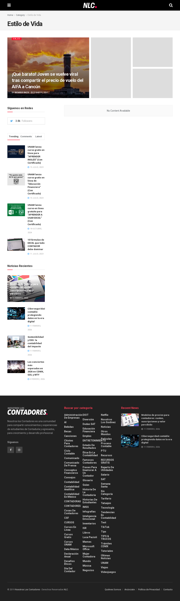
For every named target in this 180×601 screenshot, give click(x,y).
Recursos (106, 455)
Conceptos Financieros (71, 471)
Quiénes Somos (113, 589)
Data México (71, 549)
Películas (106, 438)
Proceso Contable (106, 445)
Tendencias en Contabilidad (108, 515)
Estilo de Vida (34, 15)
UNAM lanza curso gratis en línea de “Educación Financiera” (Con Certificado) (36, 184)
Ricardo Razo (22, 92)
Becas (67, 431)
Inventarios (89, 523)
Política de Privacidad (149, 589)
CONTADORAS (72, 501)
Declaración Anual (71, 555)
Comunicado (71, 458)
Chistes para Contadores (71, 443)
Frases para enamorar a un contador (90, 471)
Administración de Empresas (73, 416)
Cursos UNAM (68, 543)
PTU (103, 450)
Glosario (88, 480)
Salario (105, 474)
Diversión (88, 419)
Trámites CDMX (106, 545)
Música (87, 565)
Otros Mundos (106, 433)
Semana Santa (105, 485)
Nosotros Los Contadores (27, 589)
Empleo (87, 436)
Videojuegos (108, 572)
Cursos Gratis (68, 536)
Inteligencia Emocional (89, 517)
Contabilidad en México (71, 495)
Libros (86, 532)
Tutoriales (107, 551)
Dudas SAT (89, 424)
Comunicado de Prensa (71, 464)
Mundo (87, 561)
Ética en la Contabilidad (90, 454)
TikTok (105, 527)
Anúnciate (129, 589)
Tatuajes (106, 503)
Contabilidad (71, 482)
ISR (84, 528)
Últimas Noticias (106, 557)
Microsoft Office (88, 548)
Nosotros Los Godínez (108, 421)
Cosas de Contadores (71, 512)
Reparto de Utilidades (107, 468)
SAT (103, 479)
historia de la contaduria (89, 492)
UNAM (104, 562)
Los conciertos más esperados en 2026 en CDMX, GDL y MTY (36, 368)
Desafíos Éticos (69, 562)
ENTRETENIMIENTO (94, 440)
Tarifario (106, 498)
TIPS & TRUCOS (106, 537)
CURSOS (69, 522)
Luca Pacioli (90, 537)
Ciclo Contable (69, 452)
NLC (65, 589)
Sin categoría (107, 492)
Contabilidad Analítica (71, 488)
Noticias (106, 426)
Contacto (168, 589)
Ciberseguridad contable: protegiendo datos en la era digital (36, 315)
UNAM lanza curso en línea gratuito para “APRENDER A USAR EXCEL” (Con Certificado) (36, 214)
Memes (87, 541)
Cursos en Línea (70, 528)
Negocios (88, 570)
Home (10, 15)
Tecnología (107, 507)
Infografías (89, 511)
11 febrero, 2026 (20, 298)
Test (103, 522)
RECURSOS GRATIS (107, 461)
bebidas (69, 426)
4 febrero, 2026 (37, 379)
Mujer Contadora (89, 555)
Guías (86, 484)
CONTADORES (72, 506)
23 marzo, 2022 (40, 92)
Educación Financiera (89, 430)
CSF (66, 517)
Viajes (16, 39)
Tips (103, 531)
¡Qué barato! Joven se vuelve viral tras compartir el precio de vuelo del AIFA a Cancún (47, 80)
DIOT (86, 414)
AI (65, 422)
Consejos (69, 477)
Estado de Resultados (89, 446)
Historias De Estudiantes (90, 501)
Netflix (104, 414)
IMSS (86, 507)
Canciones (70, 436)
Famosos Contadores (90, 461)
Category (20, 15)
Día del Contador (69, 570)
